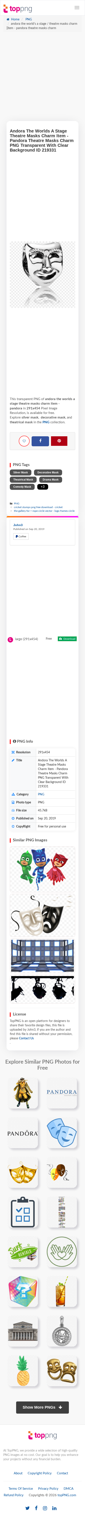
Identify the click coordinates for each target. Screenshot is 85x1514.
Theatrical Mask (23, 479)
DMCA (68, 1488)
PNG (28, 19)
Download (69, 639)
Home (14, 19)
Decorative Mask (48, 472)
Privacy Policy (48, 1488)
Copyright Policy (40, 1473)
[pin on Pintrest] (32, 1083)
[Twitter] (27, 1508)
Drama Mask (51, 479)
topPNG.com (67, 1495)
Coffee (22, 536)
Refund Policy (14, 1495)
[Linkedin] (54, 1508)
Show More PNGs (39, 1407)
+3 (43, 486)
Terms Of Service (20, 1488)
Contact (62, 1473)
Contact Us (26, 1038)
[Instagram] (45, 1508)
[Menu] (77, 7)
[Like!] (24, 441)
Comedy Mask (22, 486)
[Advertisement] (42, 78)
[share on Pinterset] (59, 441)
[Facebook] (40, 441)
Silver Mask (20, 472)
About (18, 1473)
